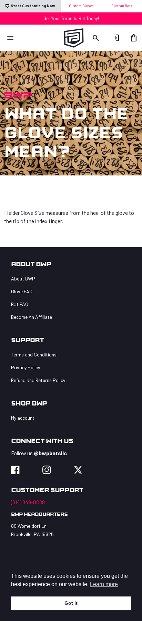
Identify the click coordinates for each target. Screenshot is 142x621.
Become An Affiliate (31, 317)
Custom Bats (121, 5)
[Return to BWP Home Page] (71, 36)
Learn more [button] (104, 584)
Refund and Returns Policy (38, 380)
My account (22, 418)
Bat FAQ (19, 304)
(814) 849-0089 (28, 502)
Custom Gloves (81, 5)
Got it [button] (71, 603)
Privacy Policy (25, 367)
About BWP (23, 278)
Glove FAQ (21, 291)
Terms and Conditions (34, 354)
